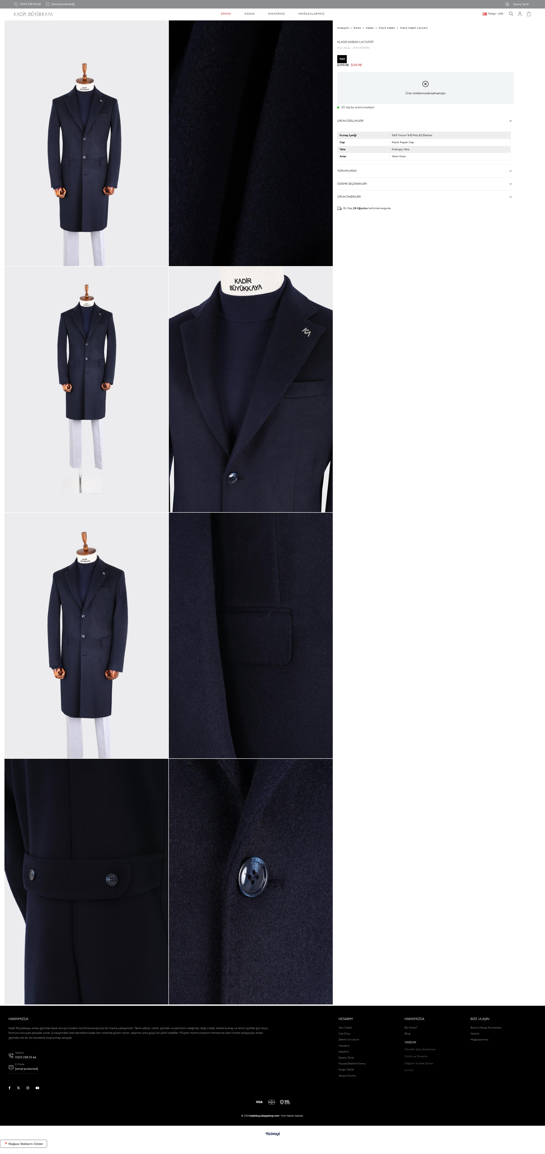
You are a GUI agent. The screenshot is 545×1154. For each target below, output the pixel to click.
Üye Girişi (344, 1033)
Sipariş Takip (346, 1057)
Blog (407, 1033)
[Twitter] (21, 1088)
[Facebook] (12, 1088)
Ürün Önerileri (349, 196)
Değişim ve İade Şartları (418, 1063)
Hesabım (344, 1045)
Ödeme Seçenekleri (352, 184)
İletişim (474, 1033)
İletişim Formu (347, 1075)
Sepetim (343, 1051)
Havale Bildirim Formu (352, 1063)
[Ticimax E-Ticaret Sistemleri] (272, 1134)
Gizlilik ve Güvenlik (416, 1056)
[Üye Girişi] (520, 14)
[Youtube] (40, 1088)
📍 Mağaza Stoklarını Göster (23, 1143)
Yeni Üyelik (345, 1027)
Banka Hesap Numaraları (486, 1027)
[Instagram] (30, 1088)
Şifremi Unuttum (348, 1039)
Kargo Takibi (346, 1069)
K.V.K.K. (409, 1070)
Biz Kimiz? (410, 1027)
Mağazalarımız (479, 1039)
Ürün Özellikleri (350, 121)
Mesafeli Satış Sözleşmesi (420, 1049)
